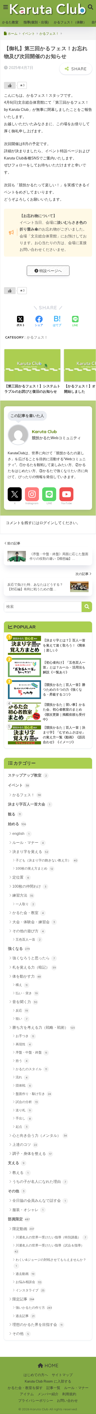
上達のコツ (24, 1145)
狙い (21, 1018)
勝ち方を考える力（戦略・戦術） (43, 1027)
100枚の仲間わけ (29, 886)
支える (16, 1163)
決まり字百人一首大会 (29, 804)
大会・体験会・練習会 (33, 922)
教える (20, 1173)
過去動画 (25, 1274)
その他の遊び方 (28, 931)
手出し (23, 1118)
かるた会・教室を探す (25, 1388)
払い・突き (27, 993)
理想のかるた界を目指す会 (37, 1325)
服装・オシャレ (27, 1210)
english (20, 834)
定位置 (20, 877)
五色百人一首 (28, 939)
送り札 (23, 1110)
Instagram (31, 503)
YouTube (66, 503)
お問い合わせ (67, 1400)
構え (21, 985)
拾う (21, 1061)
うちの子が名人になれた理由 (39, 1182)
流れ (21, 1077)
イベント (18, 785)
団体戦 (23, 1085)
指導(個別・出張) (36, 22)
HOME (50, 1365)
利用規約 (69, 1394)
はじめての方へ (36, 1375)
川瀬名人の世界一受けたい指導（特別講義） (51, 1237)
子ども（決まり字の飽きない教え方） (46, 860)
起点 (21, 1126)
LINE (49, 503)
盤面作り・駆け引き (33, 1094)
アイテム (27, 1394)
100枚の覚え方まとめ (34, 868)
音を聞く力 (24, 1002)
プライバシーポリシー (35, 1400)
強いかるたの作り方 (34, 1307)
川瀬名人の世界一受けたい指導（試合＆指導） (49, 1248)
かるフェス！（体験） (70, 22)
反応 (22, 1010)
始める (17, 824)
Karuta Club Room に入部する (48, 1381)
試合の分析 (27, 1102)
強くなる (19, 949)
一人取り (25, 904)
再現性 (23, 1044)
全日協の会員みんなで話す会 (39, 1201)
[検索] (87, 607)
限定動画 (23, 1229)
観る (14, 814)
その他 (16, 1191)
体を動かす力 (26, 976)
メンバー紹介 (48, 1394)
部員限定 (19, 1219)
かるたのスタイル (31, 1069)
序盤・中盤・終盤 (31, 1052)
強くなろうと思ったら (33, 958)
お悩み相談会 (28, 1282)
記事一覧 (53, 1388)
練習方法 (22, 895)
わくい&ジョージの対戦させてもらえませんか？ (51, 1263)
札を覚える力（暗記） (34, 967)
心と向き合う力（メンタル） (39, 1135)
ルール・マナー (28, 843)
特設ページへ (50, 271)
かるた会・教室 (28, 913)
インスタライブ (30, 1290)
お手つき (25, 1036)
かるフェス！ (37, 337)
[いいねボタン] (10, 85)
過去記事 (25, 1316)
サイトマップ (62, 1375)
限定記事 (23, 1299)
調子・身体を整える (31, 1154)
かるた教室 (10, 22)
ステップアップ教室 (27, 775)
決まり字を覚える (30, 852)
